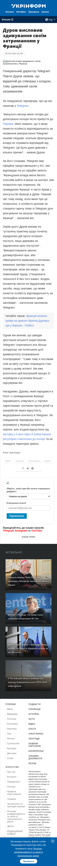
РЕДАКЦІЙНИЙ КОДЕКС (15, 832)
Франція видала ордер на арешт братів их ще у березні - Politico (27, 320)
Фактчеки (12, 728)
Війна (10, 709)
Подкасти (34, 704)
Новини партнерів (34, 744)
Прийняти (28, 861)
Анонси (45, 11)
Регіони (11, 738)
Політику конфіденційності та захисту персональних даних (28, 852)
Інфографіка (35, 733)
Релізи (32, 763)
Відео (31, 724)
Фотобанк (21, 11)
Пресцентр (33, 11)
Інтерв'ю (33, 714)
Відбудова (12, 714)
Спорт (10, 758)
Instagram (21, 530)
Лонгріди (34, 738)
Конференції (36, 751)
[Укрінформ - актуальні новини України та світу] (28, 5)
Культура (11, 748)
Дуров (47, 461)
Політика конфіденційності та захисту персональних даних (16, 816)
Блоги (32, 729)
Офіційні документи (35, 757)
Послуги (10, 11)
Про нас (11, 772)
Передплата (13, 781)
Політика (11, 719)
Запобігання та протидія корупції (16, 805)
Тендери (11, 799)
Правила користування (14, 792)
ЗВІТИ (10, 826)
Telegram (22, 105)
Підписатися (17, 516)
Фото (31, 719)
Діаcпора (11, 753)
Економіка (12, 723)
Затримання (34, 461)
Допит (8, 461)
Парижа (8, 123)
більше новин (28, 537)
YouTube (36, 530)
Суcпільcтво (13, 743)
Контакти (11, 776)
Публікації (34, 709)
